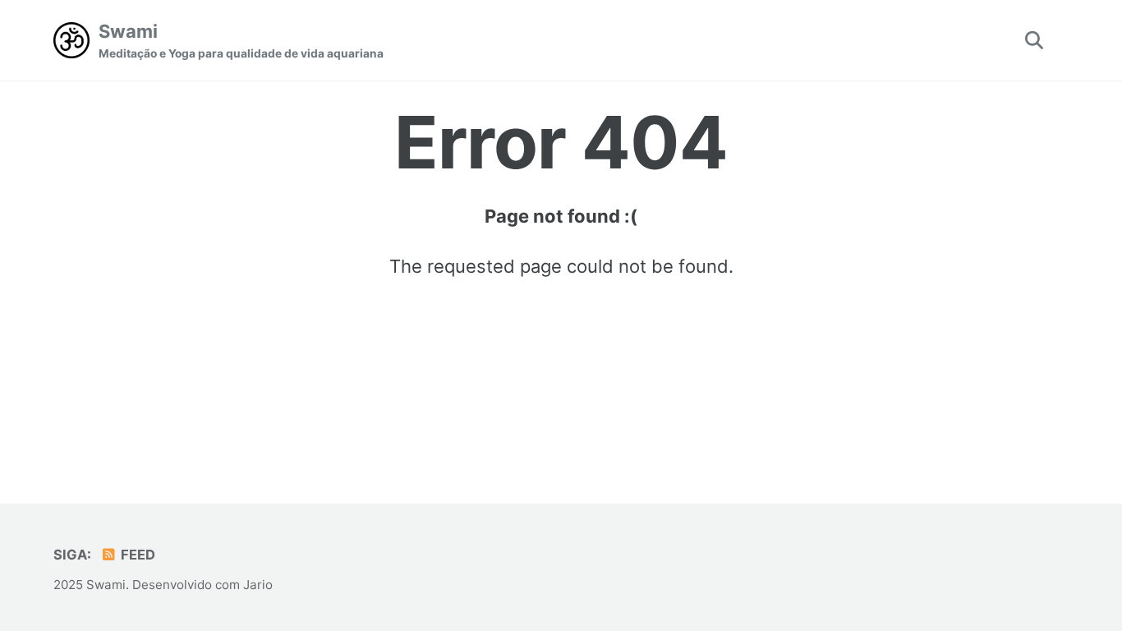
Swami (241, 40)
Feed (136, 554)
